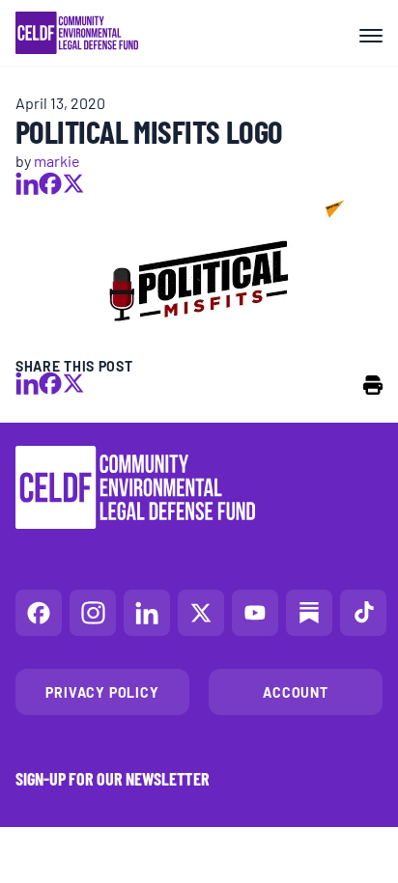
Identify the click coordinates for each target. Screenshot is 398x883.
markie (57, 160)
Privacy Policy (101, 692)
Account (295, 692)
